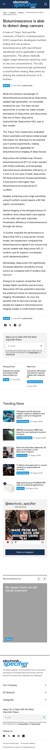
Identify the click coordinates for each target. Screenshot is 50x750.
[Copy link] (19, 325)
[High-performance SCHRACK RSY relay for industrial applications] (8, 487)
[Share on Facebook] (5, 325)
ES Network (8, 692)
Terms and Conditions (28, 743)
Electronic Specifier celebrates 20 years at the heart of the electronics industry (31, 449)
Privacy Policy (33, 352)
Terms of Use (10, 354)
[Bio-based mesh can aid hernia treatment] (25, 612)
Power (6, 379)
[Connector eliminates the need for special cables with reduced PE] (36, 376)
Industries (12, 12)
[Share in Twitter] (10, 325)
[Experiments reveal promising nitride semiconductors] (14, 376)
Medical (21, 12)
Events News (22, 455)
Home (5, 12)
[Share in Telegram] (15, 325)
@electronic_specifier (20, 503)
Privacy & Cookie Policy (11, 743)
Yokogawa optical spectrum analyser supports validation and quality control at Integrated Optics (30, 414)
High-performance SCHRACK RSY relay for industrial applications (31, 484)
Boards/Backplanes (24, 438)
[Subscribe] (41, 345)
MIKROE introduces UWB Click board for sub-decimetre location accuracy (31, 432)
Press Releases (23, 421)
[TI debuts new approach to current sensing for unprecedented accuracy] (8, 470)
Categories (8, 699)
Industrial (20, 488)
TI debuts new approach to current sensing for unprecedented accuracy (31, 467)
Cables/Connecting (35, 382)
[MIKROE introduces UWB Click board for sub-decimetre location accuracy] (8, 434)
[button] (4, 4)
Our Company (10, 685)
